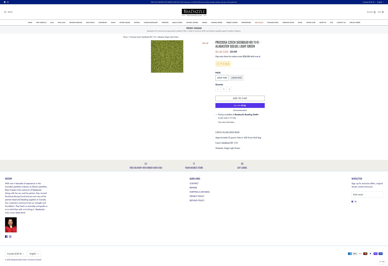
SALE (52, 22)
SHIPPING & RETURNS (200, 191)
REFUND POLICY (197, 200)
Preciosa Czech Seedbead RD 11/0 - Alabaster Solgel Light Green (154, 37)
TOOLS (300, 22)
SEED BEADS (259, 22)
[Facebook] (5, 2)
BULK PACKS (90, 22)
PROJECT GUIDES (231, 22)
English (379, 2)
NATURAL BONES (216, 22)
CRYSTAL (137, 22)
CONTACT (194, 183)
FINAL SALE (61, 22)
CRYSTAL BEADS (124, 22)
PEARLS (204, 22)
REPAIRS (193, 187)
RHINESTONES (246, 22)
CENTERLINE (103, 22)
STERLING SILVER (288, 22)
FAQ (331, 22)
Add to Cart (240, 98)
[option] (167, 56)
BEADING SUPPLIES (76, 22)
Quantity (219, 84)
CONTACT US (341, 22)
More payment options (240, 110)
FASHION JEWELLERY (151, 22)
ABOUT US (322, 22)
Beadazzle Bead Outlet (19, 260)
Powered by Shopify (34, 260)
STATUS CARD (310, 22)
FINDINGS (165, 22)
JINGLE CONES (177, 22)
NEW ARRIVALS (41, 22)
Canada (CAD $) (368, 2)
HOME (30, 22)
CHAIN (113, 22)
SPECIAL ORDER (355, 22)
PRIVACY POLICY (197, 196)
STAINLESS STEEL (273, 22)
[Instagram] (8, 2)
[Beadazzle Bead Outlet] (194, 12)
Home (125, 37)
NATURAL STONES (192, 22)
